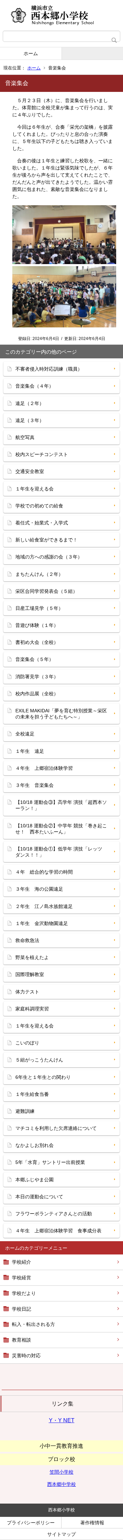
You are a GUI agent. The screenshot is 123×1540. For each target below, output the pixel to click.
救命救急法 (27, 940)
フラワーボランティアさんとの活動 (53, 1213)
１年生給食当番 (32, 1094)
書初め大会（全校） (36, 642)
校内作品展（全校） (36, 693)
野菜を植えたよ (32, 957)
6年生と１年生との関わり (43, 1077)
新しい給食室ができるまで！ (46, 539)
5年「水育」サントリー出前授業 (50, 1162)
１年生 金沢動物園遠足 (41, 923)
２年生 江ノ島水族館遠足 (44, 906)
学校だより (24, 1293)
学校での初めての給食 (39, 505)
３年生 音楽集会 (34, 785)
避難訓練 (25, 1111)
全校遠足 (25, 733)
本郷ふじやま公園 (34, 1179)
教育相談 (21, 1340)
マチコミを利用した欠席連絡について (56, 1128)
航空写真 (25, 437)
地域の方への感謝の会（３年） (48, 557)
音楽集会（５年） (34, 659)
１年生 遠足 (29, 751)
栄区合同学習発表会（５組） (46, 591)
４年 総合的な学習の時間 (44, 872)
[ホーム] (61, 15)
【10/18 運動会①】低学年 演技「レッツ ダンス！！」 (61, 852)
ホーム (31, 53)
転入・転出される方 (33, 1324)
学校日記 (21, 1309)
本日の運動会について (39, 1196)
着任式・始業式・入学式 (41, 522)
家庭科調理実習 (32, 1008)
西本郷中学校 (61, 1484)
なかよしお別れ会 (34, 1145)
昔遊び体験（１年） (36, 625)
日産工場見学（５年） (39, 608)
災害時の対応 (26, 1355)
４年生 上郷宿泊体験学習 (44, 768)
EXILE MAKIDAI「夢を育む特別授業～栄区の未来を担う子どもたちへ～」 (61, 713)
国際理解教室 (29, 974)
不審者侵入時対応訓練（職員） (48, 369)
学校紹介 (21, 1262)
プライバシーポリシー (31, 1522)
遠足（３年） (29, 420)
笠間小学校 (61, 1472)
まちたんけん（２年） (39, 574)
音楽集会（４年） (34, 386)
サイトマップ (61, 1534)
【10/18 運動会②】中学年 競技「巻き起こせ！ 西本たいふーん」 (61, 828)
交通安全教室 (29, 471)
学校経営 (21, 1277)
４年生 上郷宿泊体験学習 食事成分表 (58, 1230)
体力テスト (27, 991)
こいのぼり (27, 1042)
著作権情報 (92, 1522)
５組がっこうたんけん (39, 1060)
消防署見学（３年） (36, 676)
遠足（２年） (29, 403)
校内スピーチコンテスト (41, 454)
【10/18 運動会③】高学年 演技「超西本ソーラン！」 (61, 805)
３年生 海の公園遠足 (39, 889)
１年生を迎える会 (34, 488)
